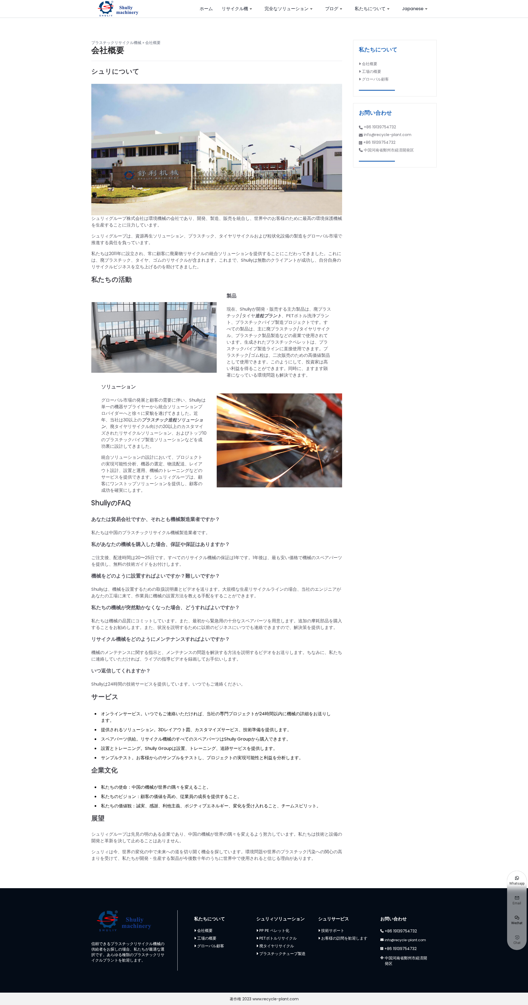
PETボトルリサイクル (278, 938)
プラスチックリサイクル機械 (116, 42)
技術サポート (332, 930)
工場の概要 (371, 71)
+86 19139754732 (380, 127)
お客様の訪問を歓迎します (344, 938)
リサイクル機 (235, 8)
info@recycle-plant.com (387, 134)
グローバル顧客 (375, 79)
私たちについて (370, 8)
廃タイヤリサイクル (276, 946)
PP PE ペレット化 (274, 930)
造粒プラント (268, 316)
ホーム (206, 8)
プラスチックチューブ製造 (282, 953)
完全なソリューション (287, 8)
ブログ (331, 8)
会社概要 (369, 64)
